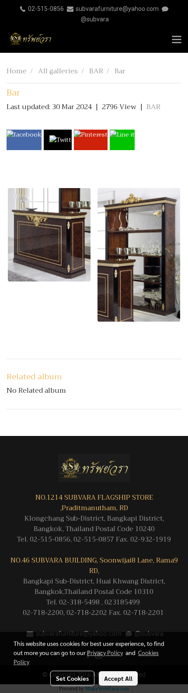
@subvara (95, 19)
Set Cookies (72, 678)
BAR (153, 107)
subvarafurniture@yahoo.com (117, 8)
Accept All (118, 678)
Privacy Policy (105, 652)
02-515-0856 (46, 8)
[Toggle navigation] (176, 40)
